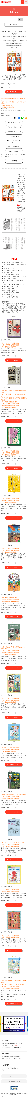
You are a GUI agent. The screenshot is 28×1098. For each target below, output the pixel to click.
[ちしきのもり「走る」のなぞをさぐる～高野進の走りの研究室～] (14, 591)
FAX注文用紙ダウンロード (14, 161)
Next (26, 1023)
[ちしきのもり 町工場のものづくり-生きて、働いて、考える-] (14, 384)
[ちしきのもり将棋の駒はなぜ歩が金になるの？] (14, 928)
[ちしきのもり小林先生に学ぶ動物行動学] (14, 836)
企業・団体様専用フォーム (14, 1081)
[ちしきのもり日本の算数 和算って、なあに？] (14, 692)
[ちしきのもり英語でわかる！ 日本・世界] (14, 741)
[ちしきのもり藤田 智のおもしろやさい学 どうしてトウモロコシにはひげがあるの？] (14, 492)
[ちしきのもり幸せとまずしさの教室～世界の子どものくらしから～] (14, 640)
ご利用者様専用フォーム (14, 1076)
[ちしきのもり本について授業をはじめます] (14, 444)
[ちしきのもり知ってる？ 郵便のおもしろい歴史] (14, 883)
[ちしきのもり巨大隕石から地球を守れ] (14, 541)
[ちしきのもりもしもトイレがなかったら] (14, 974)
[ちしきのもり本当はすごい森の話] (14, 788)
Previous (2, 1023)
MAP (16, 1045)
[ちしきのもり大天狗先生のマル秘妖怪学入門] (14, 336)
